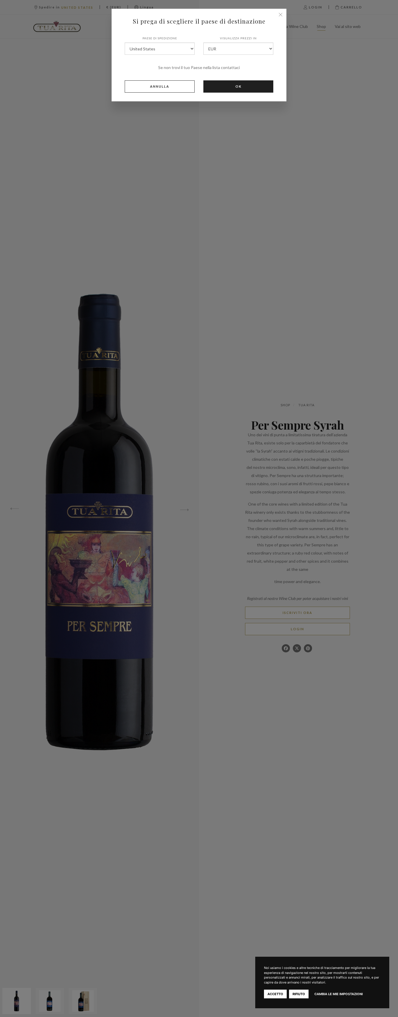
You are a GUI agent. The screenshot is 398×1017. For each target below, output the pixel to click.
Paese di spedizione (159, 38)
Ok (238, 86)
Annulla (159, 86)
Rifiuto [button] (299, 994)
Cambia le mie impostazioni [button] (338, 994)
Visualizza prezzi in (238, 38)
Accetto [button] (275, 994)
